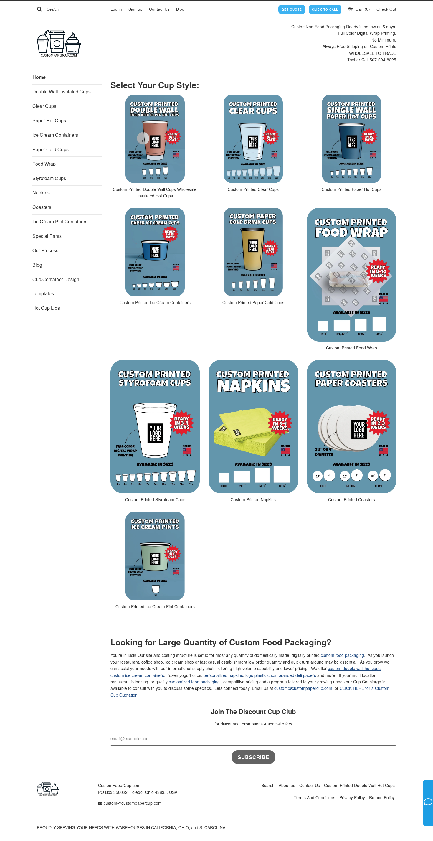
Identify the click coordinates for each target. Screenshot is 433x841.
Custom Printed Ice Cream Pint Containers (155, 606)
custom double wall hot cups (354, 668)
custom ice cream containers (137, 675)
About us (287, 785)
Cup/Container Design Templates (55, 286)
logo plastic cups (260, 675)
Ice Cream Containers (55, 134)
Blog (180, 9)
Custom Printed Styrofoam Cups (155, 499)
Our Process (45, 250)
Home (39, 77)
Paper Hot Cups (49, 120)
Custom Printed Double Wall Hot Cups (359, 785)
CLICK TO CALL (325, 9)
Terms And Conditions (314, 797)
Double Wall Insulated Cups (61, 91)
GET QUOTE (292, 9)
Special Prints (47, 235)
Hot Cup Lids (46, 307)
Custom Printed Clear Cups (253, 189)
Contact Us (159, 9)
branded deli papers (297, 675)
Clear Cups (44, 106)
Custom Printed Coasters (351, 499)
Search (268, 785)
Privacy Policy (352, 797)
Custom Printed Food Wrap (351, 348)
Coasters (41, 207)
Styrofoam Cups (49, 178)
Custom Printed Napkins (253, 499)
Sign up (135, 9)
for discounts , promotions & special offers (253, 724)
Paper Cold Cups (50, 149)
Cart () (362, 9)
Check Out (386, 9)
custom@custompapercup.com (303, 688)
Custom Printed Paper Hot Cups (351, 189)
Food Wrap (44, 163)
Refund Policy (382, 797)
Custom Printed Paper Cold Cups (253, 302)
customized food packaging (194, 682)
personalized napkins (223, 675)
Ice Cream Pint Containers (59, 221)
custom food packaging (342, 655)
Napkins (41, 192)
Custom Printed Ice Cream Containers (155, 302)
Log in (116, 9)
